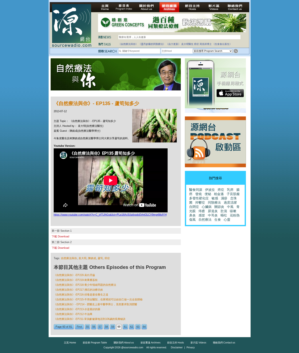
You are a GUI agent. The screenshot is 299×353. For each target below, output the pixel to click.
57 (100, 326)
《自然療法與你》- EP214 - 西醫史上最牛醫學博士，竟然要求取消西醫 (95, 304)
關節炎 (219, 207)
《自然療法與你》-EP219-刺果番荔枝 (76, 279)
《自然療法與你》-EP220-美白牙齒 (74, 275)
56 (93, 326)
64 (144, 326)
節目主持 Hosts (175, 342)
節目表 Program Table (95, 342)
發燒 (198, 194)
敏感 (215, 198)
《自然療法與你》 (128, 44)
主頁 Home (70, 342)
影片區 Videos (198, 342)
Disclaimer (177, 347)
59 (112, 326)
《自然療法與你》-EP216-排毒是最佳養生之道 (81, 294)
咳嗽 (233, 211)
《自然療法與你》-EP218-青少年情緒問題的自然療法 (85, 284)
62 (131, 326)
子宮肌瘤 (233, 194)
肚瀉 (223, 211)
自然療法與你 (69, 258)
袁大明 (82, 258)
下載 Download (60, 236)
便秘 (208, 194)
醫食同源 (195, 189)
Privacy (191, 347)
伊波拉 (210, 189)
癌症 (196, 44)
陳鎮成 (92, 258)
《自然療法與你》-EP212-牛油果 (73, 314)
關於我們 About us (124, 342)
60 (119, 326)
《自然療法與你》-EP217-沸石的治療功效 (78, 289)
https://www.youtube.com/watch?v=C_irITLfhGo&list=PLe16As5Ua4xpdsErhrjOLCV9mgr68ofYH (110, 214)
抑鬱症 (200, 202)
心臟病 (207, 207)
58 (106, 326)
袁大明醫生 (187, 44)
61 (125, 326)
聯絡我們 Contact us (224, 342)
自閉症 (194, 207)
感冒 (202, 215)
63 (137, 326)
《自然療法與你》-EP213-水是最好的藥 (77, 309)
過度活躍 (230, 202)
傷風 (192, 219)
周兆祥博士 (206, 44)
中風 (230, 207)
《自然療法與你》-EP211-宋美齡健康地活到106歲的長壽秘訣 (89, 318)
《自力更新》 (173, 44)
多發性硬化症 (199, 198)
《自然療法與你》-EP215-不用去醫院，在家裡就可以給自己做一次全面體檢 (98, 299)
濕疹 (224, 198)
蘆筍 (100, 258)
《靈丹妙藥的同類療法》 (152, 44)
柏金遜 (219, 194)
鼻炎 (192, 215)
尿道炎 (213, 211)
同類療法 (214, 202)
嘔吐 (223, 215)
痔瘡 (202, 211)
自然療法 (205, 219)
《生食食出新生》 (222, 44)
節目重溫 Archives (150, 342)
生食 (217, 219)
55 (87, 326)
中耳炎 (213, 215)
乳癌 (230, 189)
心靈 (227, 219)
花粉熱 (235, 215)
